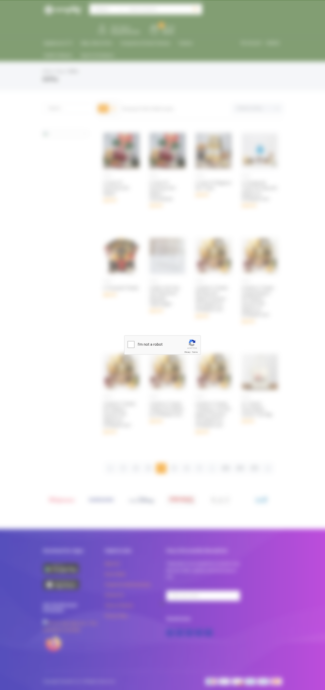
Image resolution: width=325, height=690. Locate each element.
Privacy (187, 352)
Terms (195, 352)
